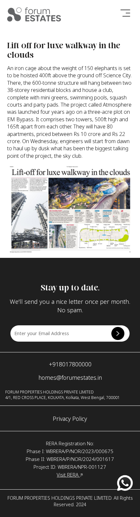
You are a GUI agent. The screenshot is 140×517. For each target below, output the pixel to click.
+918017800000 (70, 364)
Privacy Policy (70, 418)
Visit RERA (68, 474)
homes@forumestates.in (70, 377)
